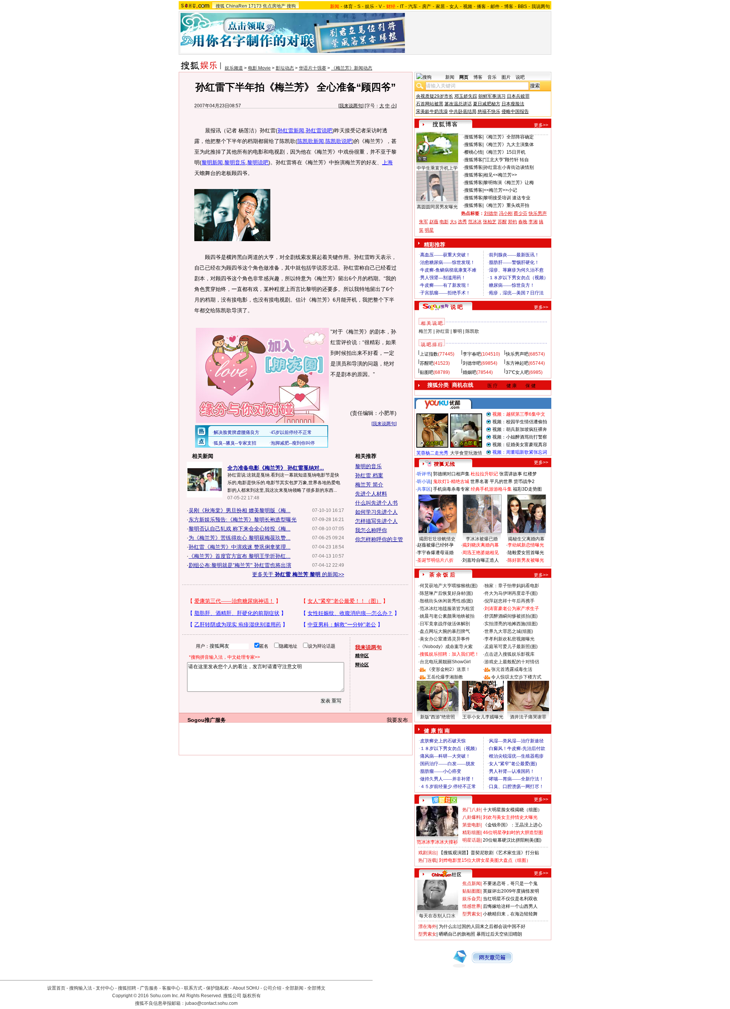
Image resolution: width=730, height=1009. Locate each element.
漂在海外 (427, 926)
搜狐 (220, 6)
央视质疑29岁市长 (434, 96)
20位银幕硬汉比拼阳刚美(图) (512, 840)
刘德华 (491, 213)
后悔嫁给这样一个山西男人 (510, 906)
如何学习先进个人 (376, 512)
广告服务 (149, 988)
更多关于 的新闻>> (298, 574)
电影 (444, 221)
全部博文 (316, 988)
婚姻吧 (469, 372)
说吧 (520, 77)
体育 (348, 6)
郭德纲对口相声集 (451, 474)
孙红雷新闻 (291, 130)
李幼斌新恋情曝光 (526, 545)
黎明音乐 (235, 162)
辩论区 (362, 664)
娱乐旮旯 (471, 898)
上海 (387, 162)
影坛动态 (285, 68)
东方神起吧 (517, 363)
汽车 (412, 6)
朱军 (423, 221)
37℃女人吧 (517, 372)
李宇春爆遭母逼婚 (435, 552)
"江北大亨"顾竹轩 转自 (506, 159)
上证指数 (429, 354)
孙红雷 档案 (369, 475)
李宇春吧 (472, 354)
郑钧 (512, 221)
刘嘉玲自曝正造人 (480, 560)
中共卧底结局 (462, 111)
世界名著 (479, 481)
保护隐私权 (217, 988)
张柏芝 (490, 221)
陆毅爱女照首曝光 (526, 552)
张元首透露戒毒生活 (511, 669)
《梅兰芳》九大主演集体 (509, 144)
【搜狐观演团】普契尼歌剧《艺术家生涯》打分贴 (489, 852)
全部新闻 (294, 988)
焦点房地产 (274, 6)
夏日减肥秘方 (486, 103)
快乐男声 (537, 213)
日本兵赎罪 (518, 96)
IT (402, 6)
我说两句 (541, 6)
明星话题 (471, 840)
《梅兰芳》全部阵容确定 (509, 137)
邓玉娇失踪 (465, 96)
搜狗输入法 (80, 988)
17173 (255, 6)
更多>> (541, 125)
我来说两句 (351, 105)
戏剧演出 (427, 852)
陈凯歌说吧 (338, 141)
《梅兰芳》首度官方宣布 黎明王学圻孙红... (239, 556)
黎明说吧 (257, 162)
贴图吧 (426, 372)
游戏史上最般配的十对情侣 (511, 661)
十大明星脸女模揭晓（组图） (512, 809)
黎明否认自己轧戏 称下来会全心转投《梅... (239, 529)
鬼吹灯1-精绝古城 (451, 481)
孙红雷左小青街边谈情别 (509, 167)
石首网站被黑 (429, 103)
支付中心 (105, 988)
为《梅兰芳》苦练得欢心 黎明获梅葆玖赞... (239, 538)
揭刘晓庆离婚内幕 (480, 545)
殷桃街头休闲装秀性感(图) (446, 601)
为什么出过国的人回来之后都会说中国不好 (482, 926)
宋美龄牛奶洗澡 (432, 111)
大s (453, 221)
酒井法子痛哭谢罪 (528, 717)
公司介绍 (272, 988)
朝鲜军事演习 (492, 96)
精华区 (362, 655)
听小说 (424, 481)
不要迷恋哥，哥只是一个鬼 (510, 883)
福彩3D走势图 (527, 489)
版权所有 (252, 995)
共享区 (424, 489)
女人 (454, 6)
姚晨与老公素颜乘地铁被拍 (447, 616)
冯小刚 (506, 213)
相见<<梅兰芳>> (500, 175)
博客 (508, 6)
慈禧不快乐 (489, 111)
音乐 (492, 77)
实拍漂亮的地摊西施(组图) (511, 623)
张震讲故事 (510, 474)
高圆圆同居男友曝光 (437, 207)
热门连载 (427, 860)
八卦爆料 (471, 817)
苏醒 (502, 221)
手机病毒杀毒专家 (451, 489)
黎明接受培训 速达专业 (507, 197)
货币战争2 (524, 481)
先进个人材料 (371, 494)
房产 (426, 6)
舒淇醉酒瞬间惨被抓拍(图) (511, 616)
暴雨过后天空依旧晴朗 (499, 934)
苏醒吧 (426, 363)
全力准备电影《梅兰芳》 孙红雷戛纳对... (275, 468)
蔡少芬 (520, 213)
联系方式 (193, 988)
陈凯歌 (472, 331)
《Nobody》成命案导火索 (446, 646)
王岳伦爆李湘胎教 (445, 677)
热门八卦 (471, 809)
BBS (522, 6)
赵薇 (433, 221)
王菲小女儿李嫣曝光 (482, 717)
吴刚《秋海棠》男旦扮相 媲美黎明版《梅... (239, 510)
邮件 (495, 6)
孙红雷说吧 (319, 130)
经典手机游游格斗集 (491, 489)
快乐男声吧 (517, 354)
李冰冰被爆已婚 (482, 539)
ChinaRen (236, 6)
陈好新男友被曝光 (526, 560)
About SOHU (246, 988)
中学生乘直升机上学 (437, 168)
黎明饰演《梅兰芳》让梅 (509, 182)
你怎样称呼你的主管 (379, 539)
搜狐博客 (473, 137)
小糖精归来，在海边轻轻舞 (510, 914)
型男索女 (471, 914)
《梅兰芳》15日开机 (504, 152)
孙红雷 (442, 331)
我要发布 (397, 720)
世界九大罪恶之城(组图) (508, 631)
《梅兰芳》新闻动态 (351, 68)
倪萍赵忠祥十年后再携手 (509, 601)
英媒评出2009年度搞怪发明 (511, 891)
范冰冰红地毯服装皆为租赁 (447, 608)
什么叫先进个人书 (376, 503)
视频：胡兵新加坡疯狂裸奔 (519, 429)
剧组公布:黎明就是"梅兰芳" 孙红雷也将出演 (240, 565)
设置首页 (56, 988)
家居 (440, 6)
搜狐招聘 (127, 988)
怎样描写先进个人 (376, 521)
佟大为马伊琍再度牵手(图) (511, 593)
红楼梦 (530, 474)
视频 (467, 6)
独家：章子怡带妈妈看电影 (511, 585)
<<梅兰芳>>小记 (500, 190)
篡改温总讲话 (458, 103)
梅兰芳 (425, 331)
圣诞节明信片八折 (435, 560)
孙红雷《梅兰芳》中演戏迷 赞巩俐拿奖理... (239, 547)
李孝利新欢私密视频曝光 (509, 639)
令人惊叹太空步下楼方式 (516, 677)
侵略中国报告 (515, 111)
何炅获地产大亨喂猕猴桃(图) (449, 585)
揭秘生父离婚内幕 (526, 539)
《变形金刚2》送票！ (448, 669)
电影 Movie (259, 68)
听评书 (424, 474)
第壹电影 (471, 825)
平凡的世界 (501, 481)
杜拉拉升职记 (484, 474)
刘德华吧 (472, 363)
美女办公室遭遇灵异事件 (445, 639)
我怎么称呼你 (371, 530)
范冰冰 (475, 221)
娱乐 (369, 6)
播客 (481, 6)
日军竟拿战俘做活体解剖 (445, 623)
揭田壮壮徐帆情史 (437, 539)
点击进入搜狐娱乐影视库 (509, 654)
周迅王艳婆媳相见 (480, 552)
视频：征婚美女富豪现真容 (519, 444)
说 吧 (457, 307)
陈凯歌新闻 (310, 141)
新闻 (449, 77)
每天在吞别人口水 (437, 915)
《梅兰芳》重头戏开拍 (506, 205)
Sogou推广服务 (206, 720)
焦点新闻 (471, 883)
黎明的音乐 (368, 466)
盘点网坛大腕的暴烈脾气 (445, 631)
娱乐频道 (234, 68)
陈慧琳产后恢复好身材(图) (446, 593)
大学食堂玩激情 (466, 453)
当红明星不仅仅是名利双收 (510, 898)
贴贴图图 (471, 891)
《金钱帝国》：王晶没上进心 (512, 825)
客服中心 (171, 988)
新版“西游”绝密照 (437, 717)
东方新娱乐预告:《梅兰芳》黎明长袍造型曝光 (243, 519)
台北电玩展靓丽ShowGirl (445, 661)
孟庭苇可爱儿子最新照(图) (511, 646)
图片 (506, 77)
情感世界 (471, 906)
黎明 (457, 331)
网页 (463, 77)
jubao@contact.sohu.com (211, 1003)
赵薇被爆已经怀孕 (435, 545)
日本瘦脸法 (512, 103)
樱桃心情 (473, 152)
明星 (429, 230)
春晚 (522, 221)
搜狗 (291, 6)
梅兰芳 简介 (369, 484)
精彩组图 (471, 832)
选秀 (462, 221)
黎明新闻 (212, 162)
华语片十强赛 (312, 68)
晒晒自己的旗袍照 (457, 934)
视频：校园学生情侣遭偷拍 (519, 421)
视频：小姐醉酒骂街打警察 (519, 437)
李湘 (533, 221)
